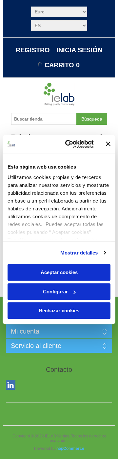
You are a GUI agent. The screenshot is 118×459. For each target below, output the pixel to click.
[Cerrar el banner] (108, 144)
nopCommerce (70, 448)
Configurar (55, 291)
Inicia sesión (79, 50)
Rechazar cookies (59, 310)
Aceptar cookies (59, 272)
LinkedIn (12, 386)
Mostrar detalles (79, 252)
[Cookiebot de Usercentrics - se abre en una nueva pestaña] (69, 144)
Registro (33, 50)
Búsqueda (91, 119)
